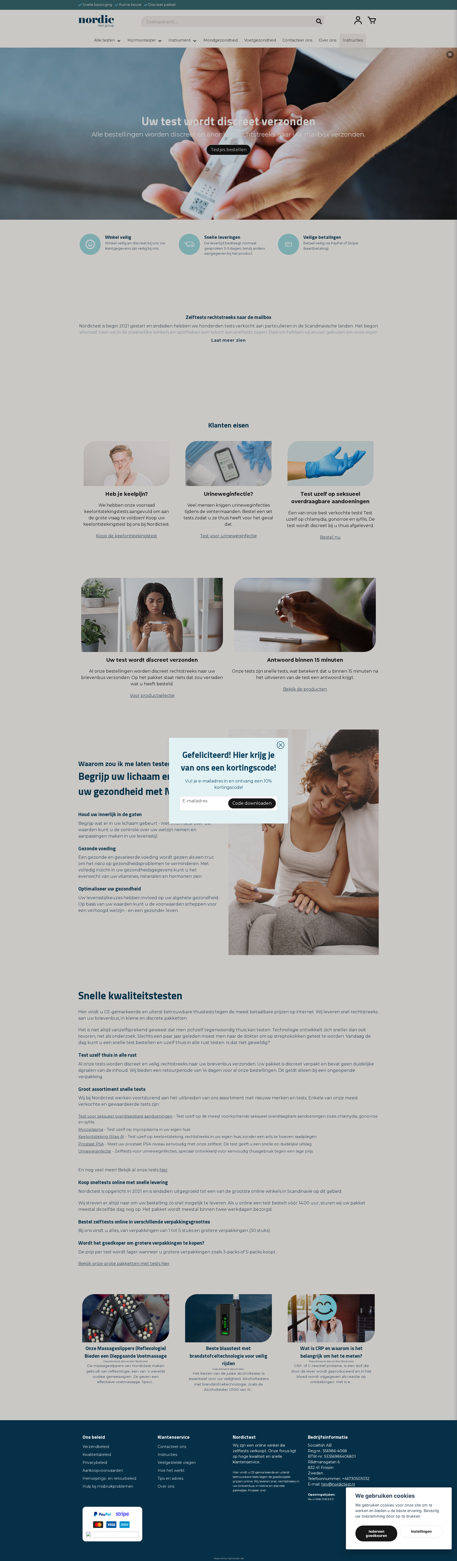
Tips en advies (170, 1478)
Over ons (166, 1486)
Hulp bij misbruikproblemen (108, 1486)
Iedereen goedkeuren (376, 1533)
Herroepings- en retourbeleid (109, 1478)
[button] (280, 745)
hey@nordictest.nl (338, 1484)
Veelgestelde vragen (177, 1462)
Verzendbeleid (96, 1446)
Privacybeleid (95, 1462)
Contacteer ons (172, 1446)
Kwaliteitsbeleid (97, 1454)
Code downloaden (252, 803)
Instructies (167, 1454)
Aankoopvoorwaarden (103, 1470)
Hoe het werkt (171, 1470)
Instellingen (421, 1531)
